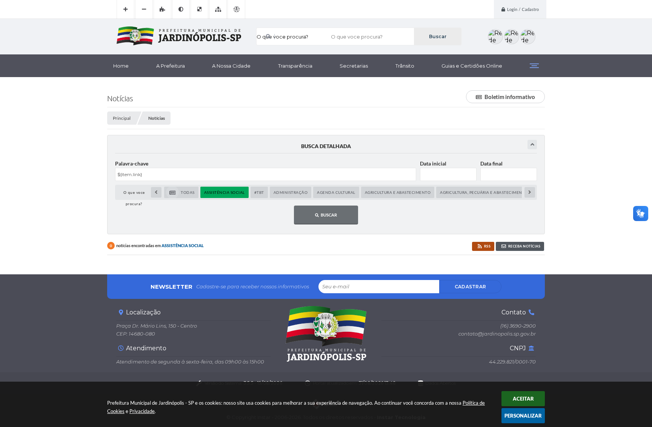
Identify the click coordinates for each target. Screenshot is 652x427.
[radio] (181, 192)
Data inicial (433, 163)
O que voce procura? (282, 37)
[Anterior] (156, 192)
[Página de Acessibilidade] (236, 9)
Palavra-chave (131, 163)
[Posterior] (529, 192)
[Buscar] (437, 36)
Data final (491, 163)
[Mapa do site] (218, 9)
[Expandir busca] (532, 144)
